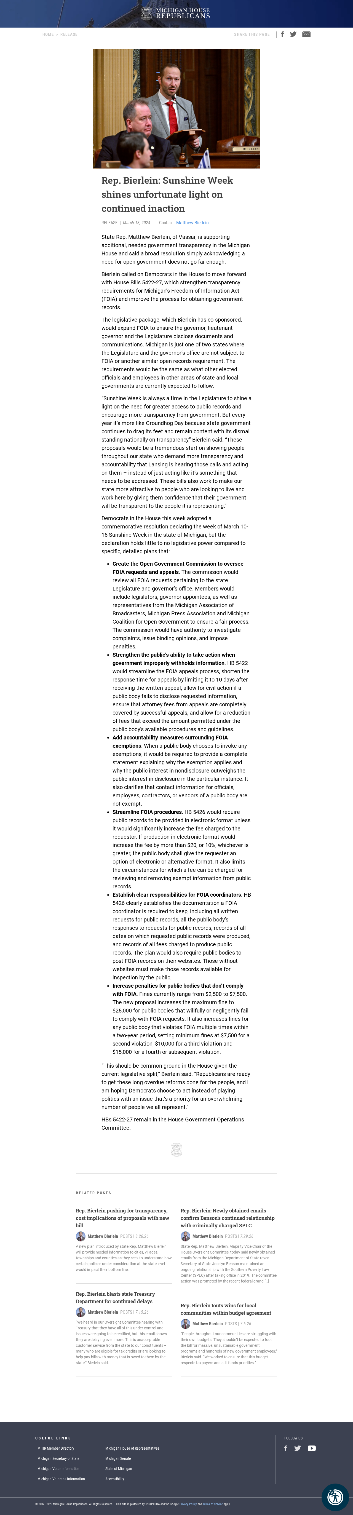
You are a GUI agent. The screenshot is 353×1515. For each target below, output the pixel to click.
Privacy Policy (188, 1504)
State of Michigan (118, 1468)
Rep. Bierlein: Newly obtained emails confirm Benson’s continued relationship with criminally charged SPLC (228, 1218)
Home (48, 34)
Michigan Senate (118, 1458)
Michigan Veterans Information (61, 1479)
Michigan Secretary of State (58, 1458)
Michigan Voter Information (58, 1468)
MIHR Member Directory (56, 1448)
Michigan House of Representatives (132, 1448)
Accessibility (114, 1479)
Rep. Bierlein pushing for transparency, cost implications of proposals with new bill (122, 1218)
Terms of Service (213, 1504)
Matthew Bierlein (192, 222)
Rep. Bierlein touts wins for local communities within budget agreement (226, 1309)
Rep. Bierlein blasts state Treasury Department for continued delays (115, 1297)
